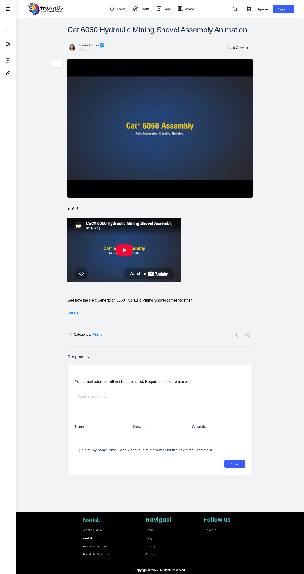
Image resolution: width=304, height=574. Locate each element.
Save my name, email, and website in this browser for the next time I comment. (147, 450)
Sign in (262, 9)
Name (81, 426)
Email (139, 426)
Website (199, 426)
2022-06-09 (87, 50)
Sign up (284, 9)
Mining (97, 334)
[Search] (235, 9)
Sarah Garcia (89, 45)
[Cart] (249, 9)
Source (73, 313)
